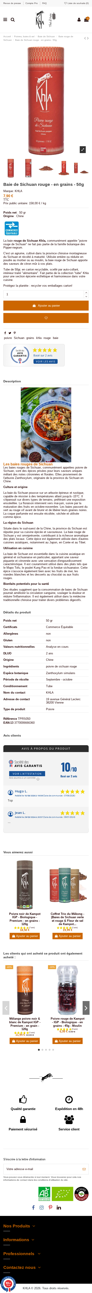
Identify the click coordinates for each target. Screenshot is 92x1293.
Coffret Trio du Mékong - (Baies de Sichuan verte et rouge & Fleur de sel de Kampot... (67, 919)
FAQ (44, 3)
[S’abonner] (84, 1169)
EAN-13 (8, 722)
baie (55, 338)
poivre (8, 338)
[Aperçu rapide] (28, 909)
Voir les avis (45, 361)
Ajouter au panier (49, 305)
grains (30, 338)
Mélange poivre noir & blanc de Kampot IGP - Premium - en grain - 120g (24, 1024)
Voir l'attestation (27, 773)
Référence (10, 718)
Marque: (8, 191)
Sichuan (19, 338)
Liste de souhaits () (78, 3)
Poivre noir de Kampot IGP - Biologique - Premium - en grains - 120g (24, 919)
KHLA (18, 191)
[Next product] (88, 38)
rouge (47, 338)
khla (39, 338)
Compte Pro (31, 3)
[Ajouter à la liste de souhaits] (46, 318)
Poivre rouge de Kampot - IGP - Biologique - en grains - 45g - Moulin (67, 1022)
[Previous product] (85, 38)
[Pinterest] (15, 333)
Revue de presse (12, 3)
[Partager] (5, 333)
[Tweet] (9, 333)
